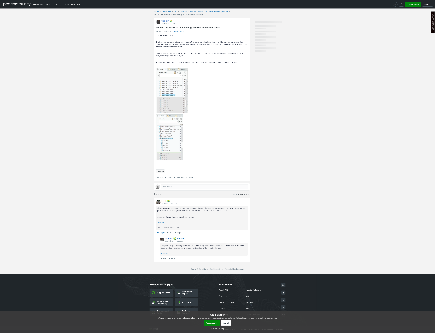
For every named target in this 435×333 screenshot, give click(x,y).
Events (48, 4)
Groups (56, 4)
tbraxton (165, 21)
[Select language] (401, 4)
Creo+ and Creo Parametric (191, 11)
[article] (202, 217)
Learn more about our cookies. (264, 318)
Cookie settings (216, 269)
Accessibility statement (234, 269)
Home (156, 11)
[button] (413, 4)
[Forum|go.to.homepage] (17, 4)
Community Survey (433, 22)
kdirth (164, 201)
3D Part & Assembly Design (216, 11)
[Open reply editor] (202, 186)
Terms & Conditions (199, 269)
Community (166, 11)
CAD (175, 11)
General (160, 171)
